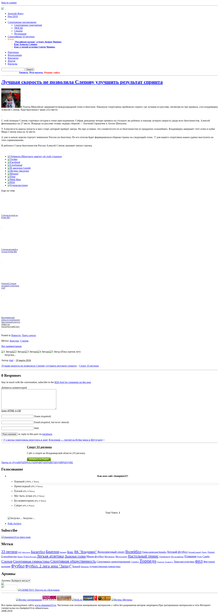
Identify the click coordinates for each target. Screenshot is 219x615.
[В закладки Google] (19, 168)
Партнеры (13, 52)
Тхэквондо (169, 562)
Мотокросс (109, 556)
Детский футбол (177, 552)
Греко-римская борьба (154, 552)
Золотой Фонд (15, 13)
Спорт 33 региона (89, 365)
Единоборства (9, 556)
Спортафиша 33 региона (21, 36)
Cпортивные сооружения (28, 25)
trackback (47, 434)
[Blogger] (13, 173)
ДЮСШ (18, 28)
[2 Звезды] (19, 351)
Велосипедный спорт (111, 552)
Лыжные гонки (75, 556)
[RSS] (11, 182)
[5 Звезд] (54, 351)
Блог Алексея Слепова (25, 44)
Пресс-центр (29, 335)
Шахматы (85, 567)
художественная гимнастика (104, 566)
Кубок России (30, 557)
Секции (18, 30)
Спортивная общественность (73, 561)
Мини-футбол (95, 556)
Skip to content (9, 2)
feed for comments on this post (73, 382)
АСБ (19, 552)
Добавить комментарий (14, 387)
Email (51, 422)
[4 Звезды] (43, 351)
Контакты (13, 58)
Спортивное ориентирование (114, 561)
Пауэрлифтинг (177, 557)
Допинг (211, 552)
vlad (11, 360)
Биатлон (14, 340)
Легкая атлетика (50, 556)
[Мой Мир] (14, 179)
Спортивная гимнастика (31, 561)
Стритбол (135, 562)
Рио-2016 (13, 16)
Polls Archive (14, 523)
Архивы (5, 580)
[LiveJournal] (15, 165)
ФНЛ (199, 561)
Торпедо (147, 560)
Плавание (190, 556)
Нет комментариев (11, 346)
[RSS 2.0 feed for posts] (16, 537)
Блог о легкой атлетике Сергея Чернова (34, 47)
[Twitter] (12, 159)
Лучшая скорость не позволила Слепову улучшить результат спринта (82, 82)
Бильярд (63, 552)
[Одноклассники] (18, 185)
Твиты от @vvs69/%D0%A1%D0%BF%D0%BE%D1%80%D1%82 (37, 462)
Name (42, 416)
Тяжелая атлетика (184, 561)
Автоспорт (26, 552)
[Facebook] (14, 162)
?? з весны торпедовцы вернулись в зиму (25, 439)
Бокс (70, 552)
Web (36, 428)
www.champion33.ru (45, 605)
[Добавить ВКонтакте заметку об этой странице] (35, 156)
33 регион (9, 551)
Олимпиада (164, 556)
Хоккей (76, 566)
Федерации (20, 33)
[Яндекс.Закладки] (18, 170)
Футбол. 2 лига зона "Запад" (48, 566)
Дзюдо (204, 552)
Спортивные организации (22, 22)
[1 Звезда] (7, 351)
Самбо (206, 556)
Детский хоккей (194, 552)
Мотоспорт (121, 556)
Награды (12, 63)
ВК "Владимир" (85, 552)
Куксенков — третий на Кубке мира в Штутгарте (76, 439)
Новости (16, 335)
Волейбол (133, 552)
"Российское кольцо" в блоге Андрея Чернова (37, 42)
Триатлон (160, 562)
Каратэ (20, 557)
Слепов (24, 340)
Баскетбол (38, 552)
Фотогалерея (15, 55)
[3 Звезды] (31, 351)
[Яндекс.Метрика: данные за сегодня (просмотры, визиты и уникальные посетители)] (121, 599)
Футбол (18, 566)
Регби (199, 557)
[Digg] (11, 176)
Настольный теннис (143, 556)
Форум (11, 61)
